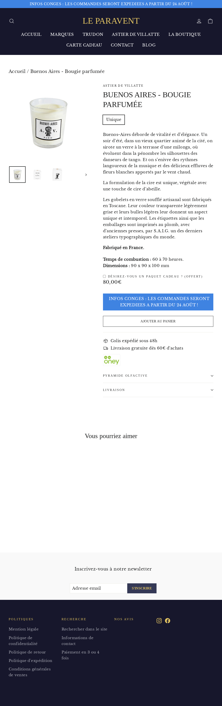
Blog (149, 45)
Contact (122, 45)
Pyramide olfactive (125, 375)
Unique (113, 119)
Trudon (93, 34)
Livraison (114, 390)
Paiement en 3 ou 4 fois (81, 655)
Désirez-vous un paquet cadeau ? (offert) (155, 276)
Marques (62, 34)
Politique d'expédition (30, 660)
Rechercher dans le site (85, 629)
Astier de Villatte (136, 34)
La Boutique (184, 34)
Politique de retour (27, 652)
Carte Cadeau (84, 45)
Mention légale (24, 629)
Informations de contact (78, 641)
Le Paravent (111, 21)
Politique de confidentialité (23, 641)
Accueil (31, 34)
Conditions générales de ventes (30, 672)
